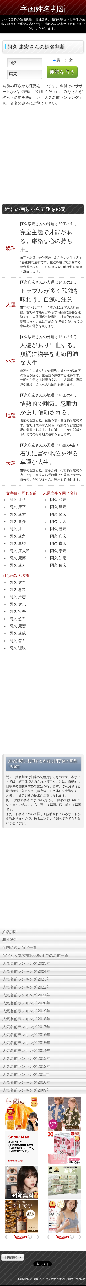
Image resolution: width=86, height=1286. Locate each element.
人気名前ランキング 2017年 (26, 1027)
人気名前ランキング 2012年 (26, 1066)
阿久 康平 (18, 507)
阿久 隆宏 (58, 514)
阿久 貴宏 (58, 543)
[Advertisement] (43, 156)
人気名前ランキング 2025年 (26, 963)
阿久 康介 (18, 521)
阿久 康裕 (18, 543)
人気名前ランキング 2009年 (26, 1090)
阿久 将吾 (18, 611)
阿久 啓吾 (18, 641)
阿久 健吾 (18, 582)
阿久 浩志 (18, 597)
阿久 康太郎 (20, 551)
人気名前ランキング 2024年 (26, 971)
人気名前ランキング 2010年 (26, 1082)
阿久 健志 (18, 604)
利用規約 (11, 1257)
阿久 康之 (18, 536)
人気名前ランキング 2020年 (26, 1003)
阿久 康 (16, 529)
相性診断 (10, 940)
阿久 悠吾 (18, 619)
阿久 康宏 (58, 536)
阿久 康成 (18, 633)
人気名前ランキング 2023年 (26, 979)
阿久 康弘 (18, 500)
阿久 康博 (18, 558)
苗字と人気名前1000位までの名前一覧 (35, 955)
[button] (12, 1257)
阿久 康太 (18, 514)
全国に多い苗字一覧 (19, 948)
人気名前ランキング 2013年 (26, 1059)
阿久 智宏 (58, 529)
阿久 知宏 (58, 558)
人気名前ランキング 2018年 (26, 1019)
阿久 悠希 (18, 589)
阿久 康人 (18, 565)
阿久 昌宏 (58, 507)
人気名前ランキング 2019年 (26, 1011)
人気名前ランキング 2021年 (26, 995)
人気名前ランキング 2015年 (26, 1043)
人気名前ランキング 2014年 (26, 1051)
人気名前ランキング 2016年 (26, 1035)
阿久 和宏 (58, 500)
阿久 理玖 (18, 648)
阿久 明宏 (58, 521)
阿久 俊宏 (58, 565)
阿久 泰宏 (58, 551)
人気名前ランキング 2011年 (26, 1074)
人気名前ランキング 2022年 (26, 987)
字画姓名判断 (43, 8)
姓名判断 (10, 932)
